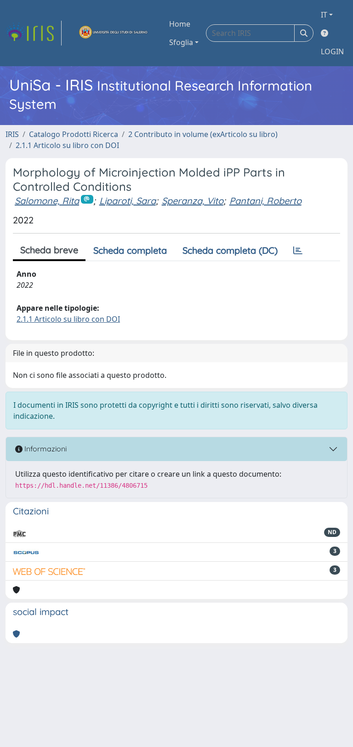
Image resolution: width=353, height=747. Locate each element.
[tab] (297, 250)
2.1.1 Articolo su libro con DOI (67, 145)
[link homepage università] (113, 33)
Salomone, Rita (47, 200)
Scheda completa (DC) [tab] (230, 250)
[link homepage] (34, 33)
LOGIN (332, 51)
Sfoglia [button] (181, 42)
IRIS (12, 134)
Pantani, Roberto (265, 200)
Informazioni (45, 448)
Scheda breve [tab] (49, 250)
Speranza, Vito (192, 200)
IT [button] (324, 15)
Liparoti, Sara (127, 200)
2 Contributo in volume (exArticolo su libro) (203, 134)
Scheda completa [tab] (130, 250)
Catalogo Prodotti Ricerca (73, 134)
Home (179, 24)
